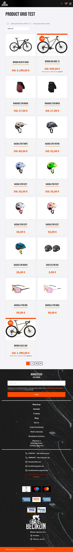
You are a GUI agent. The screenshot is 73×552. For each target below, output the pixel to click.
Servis (36, 423)
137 (41, 363)
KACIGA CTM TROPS (21, 143)
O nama (36, 414)
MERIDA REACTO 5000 (21, 62)
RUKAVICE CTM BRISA (20, 103)
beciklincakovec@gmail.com (38, 470)
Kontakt (36, 409)
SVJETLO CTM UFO (52, 264)
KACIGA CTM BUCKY (21, 264)
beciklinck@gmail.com (36, 466)
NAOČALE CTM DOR (20, 305)
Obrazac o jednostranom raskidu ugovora (36, 443)
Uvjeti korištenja (36, 427)
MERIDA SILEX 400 (20, 345)
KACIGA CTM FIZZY (20, 184)
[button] (7, 24)
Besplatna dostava (36, 436)
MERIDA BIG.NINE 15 (52, 61)
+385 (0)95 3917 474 (43, 457)
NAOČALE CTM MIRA (52, 305)
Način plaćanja (36, 432)
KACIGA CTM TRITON (52, 143)
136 (36, 363)
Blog (37, 418)
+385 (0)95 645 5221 (42, 453)
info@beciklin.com (34, 462)
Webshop (36, 404)
